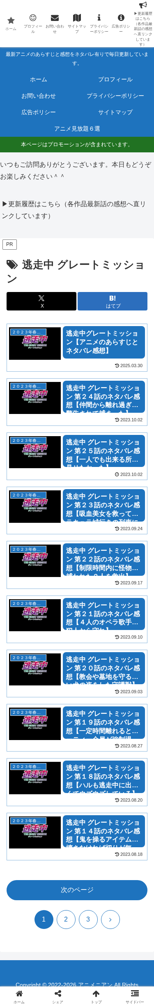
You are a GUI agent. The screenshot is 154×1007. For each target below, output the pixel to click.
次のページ (77, 889)
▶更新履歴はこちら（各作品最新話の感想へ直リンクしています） (74, 209)
